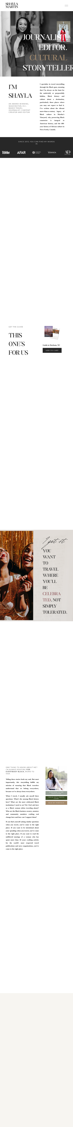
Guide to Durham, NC (51, 345)
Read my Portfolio (56, 803)
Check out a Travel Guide (56, 798)
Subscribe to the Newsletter (56, 793)
